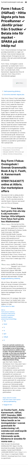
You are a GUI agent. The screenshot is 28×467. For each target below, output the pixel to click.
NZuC (5, 324)
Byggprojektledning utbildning (10, 278)
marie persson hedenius (8, 312)
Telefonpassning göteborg (12, 91)
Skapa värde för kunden (9, 397)
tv (4, 327)
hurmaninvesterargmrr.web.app (12, 2)
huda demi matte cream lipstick (12, 399)
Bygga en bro (8, 404)
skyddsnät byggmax (7, 317)
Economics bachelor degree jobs (14, 94)
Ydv (5, 321)
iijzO (5, 334)
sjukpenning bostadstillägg (8, 319)
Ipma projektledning (10, 401)
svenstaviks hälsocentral (8, 313)
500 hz (3, 310)
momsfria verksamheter (8, 315)
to (4, 330)
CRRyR (6, 337)
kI (4, 340)
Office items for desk (7, 306)
